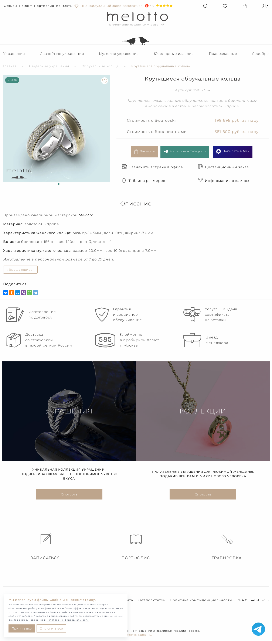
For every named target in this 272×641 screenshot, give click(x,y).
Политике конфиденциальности (68, 619)
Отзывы (10, 6)
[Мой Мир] (17, 292)
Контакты (64, 6)
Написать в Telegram (188, 151)
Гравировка (227, 558)
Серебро (260, 54)
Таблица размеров (147, 181)
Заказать (147, 151)
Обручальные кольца (100, 66)
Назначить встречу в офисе (156, 167)
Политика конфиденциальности (201, 600)
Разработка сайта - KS (136, 634)
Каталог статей (151, 600)
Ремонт (25, 6)
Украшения (14, 54)
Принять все (22, 628)
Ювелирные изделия (174, 54)
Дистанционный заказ (227, 167)
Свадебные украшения (62, 54)
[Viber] (23, 292)
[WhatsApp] (29, 292)
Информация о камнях (227, 181)
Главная (10, 66)
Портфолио (44, 6)
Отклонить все (51, 628)
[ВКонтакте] (5, 292)
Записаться (45, 558)
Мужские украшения (119, 54)
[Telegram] (35, 292)
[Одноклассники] (11, 292)
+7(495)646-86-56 (252, 600)
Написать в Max (235, 151)
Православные (223, 54)
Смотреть (69, 494)
